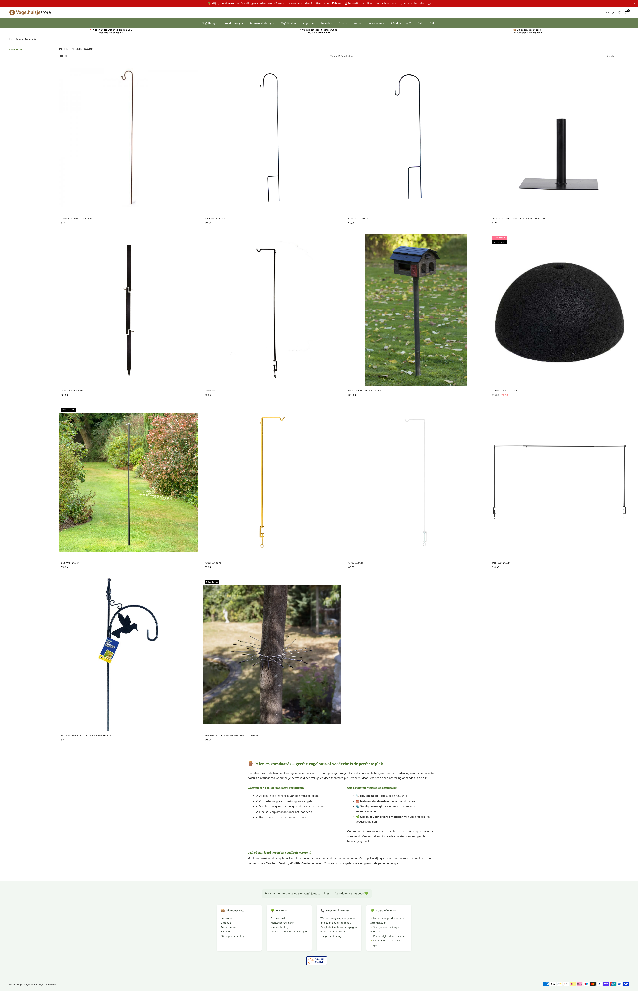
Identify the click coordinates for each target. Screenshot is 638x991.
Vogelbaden (288, 23)
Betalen (225, 931)
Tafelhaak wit (355, 563)
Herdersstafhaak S (358, 218)
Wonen (358, 23)
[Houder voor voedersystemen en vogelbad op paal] (559, 138)
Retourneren (228, 927)
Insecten (326, 23)
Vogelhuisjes (210, 23)
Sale (420, 23)
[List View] (66, 56)
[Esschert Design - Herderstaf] (128, 138)
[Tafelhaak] (272, 310)
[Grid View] (61, 56)
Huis (11, 39)
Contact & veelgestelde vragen (289, 931)
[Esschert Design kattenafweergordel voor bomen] (272, 654)
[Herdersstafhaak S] (416, 138)
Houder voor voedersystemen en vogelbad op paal (519, 218)
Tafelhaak (210, 390)
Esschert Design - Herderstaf (76, 218)
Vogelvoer (309, 23)
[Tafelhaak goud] (272, 482)
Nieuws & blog (279, 927)
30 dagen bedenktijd (233, 936)
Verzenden (227, 918)
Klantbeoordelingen (282, 922)
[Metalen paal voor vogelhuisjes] (416, 310)
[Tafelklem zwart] (559, 482)
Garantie (226, 922)
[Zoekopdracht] (608, 12)
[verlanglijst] (620, 12)
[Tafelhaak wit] (416, 482)
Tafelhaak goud (213, 563)
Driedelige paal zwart (72, 390)
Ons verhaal (278, 918)
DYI (432, 23)
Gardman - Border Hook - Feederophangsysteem (86, 735)
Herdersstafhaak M (215, 218)
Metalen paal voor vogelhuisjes (365, 390)
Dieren (343, 23)
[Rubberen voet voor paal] (559, 310)
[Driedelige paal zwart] (128, 310)
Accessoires (376, 23)
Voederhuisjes (234, 23)
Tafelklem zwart (501, 563)
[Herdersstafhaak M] (272, 138)
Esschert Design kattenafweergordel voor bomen (231, 735)
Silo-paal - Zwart (70, 563)
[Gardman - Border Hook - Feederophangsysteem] (128, 654)
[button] (626, 12)
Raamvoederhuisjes (261, 23)
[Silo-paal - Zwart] (128, 482)
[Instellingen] (614, 12)
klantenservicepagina (344, 927)
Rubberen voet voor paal (505, 390)
